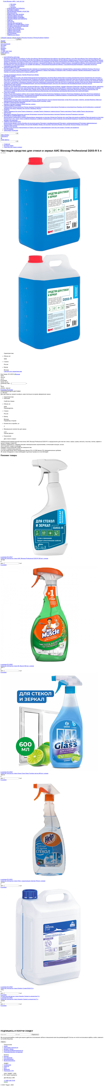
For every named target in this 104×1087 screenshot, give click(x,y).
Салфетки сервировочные (45, 118)
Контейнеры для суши (11, 64)
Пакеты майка (76, 111)
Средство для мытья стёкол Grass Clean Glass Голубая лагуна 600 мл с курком (24, 773)
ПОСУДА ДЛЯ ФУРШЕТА (14, 23)
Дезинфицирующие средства (31, 83)
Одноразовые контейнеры (67, 61)
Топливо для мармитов (72, 127)
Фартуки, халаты (31, 104)
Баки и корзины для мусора (26, 86)
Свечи (55, 118)
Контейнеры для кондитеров (42, 60)
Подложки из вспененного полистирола (46, 107)
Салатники (7, 66)
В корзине (10, 389)
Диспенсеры (46, 89)
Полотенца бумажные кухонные (57, 94)
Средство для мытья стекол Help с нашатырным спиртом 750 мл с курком (23, 881)
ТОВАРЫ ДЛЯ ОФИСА (14, 32)
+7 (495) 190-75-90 (6, 51)
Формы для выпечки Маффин (29, 124)
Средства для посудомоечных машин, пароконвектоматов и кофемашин (43, 80)
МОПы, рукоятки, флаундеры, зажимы (73, 88)
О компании (7, 1065)
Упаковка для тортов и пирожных (26, 108)
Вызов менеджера (9, 1060)
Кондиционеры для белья (46, 77)
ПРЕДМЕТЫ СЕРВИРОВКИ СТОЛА (18, 24)
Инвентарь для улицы (34, 88)
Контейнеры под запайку (25, 64)
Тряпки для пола (37, 89)
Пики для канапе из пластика (94, 117)
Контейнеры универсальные (69, 60)
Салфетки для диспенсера (85, 95)
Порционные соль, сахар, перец (14, 118)
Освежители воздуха (78, 77)
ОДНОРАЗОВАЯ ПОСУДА (15, 16)
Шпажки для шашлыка (10, 120)
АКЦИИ (3, 41)
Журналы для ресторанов (50, 99)
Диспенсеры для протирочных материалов (54, 91)
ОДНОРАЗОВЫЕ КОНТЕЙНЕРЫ (17, 18)
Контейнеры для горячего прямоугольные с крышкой (61, 63)
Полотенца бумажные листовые (77, 94)
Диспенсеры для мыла (81, 89)
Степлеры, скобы (45, 101)
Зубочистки (53, 117)
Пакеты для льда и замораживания (40, 127)
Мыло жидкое (58, 77)
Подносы (91, 69)
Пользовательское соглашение (13, 1052)
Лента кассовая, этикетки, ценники (79, 99)
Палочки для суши (62, 117)
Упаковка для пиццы (10, 108)
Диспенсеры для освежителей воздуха (29, 91)
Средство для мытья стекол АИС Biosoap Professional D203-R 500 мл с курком (24, 558)
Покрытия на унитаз (41, 94)
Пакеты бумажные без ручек (12, 111)
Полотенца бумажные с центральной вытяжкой (24, 95)
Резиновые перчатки (77, 114)
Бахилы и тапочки (9, 104)
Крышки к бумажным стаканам (58, 69)
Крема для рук (8, 94)
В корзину (4, 389)
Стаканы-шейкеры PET (31, 72)
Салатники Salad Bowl (91, 60)
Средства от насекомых (11, 82)
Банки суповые (80, 61)
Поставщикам (8, 1057)
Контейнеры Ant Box (24, 58)
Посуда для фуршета (10, 74)
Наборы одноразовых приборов (78, 69)
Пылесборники (90, 88)
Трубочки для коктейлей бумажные (67, 118)
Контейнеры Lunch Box (70, 58)
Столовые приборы (72, 70)
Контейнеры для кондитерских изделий (89, 63)
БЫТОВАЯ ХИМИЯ (13, 10)
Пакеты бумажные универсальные (49, 111)
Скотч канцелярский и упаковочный (29, 101)
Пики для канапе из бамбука (77, 117)
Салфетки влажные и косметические (66, 95)
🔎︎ (17, 133)
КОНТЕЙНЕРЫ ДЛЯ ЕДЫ (12, 57)
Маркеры (93, 99)
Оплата (12, 5)
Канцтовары (7, 98)
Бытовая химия (9, 77)
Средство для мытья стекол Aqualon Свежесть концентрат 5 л (19, 999)
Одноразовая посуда (10, 69)
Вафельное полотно (50, 86)
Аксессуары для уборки (21, 77)
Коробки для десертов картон (31, 123)
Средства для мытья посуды (12, 80)
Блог (5, 1068)
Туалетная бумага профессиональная (25, 96)
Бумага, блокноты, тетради (33, 99)
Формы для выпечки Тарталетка (48, 124)
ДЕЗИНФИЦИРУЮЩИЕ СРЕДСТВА (18, 11)
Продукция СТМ (9, 1070)
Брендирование (5, 44)
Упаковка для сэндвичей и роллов (33, 61)
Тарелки (24, 74)
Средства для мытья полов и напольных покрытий (87, 79)
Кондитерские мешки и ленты (13, 123)
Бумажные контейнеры (11, 58)
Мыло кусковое (67, 77)
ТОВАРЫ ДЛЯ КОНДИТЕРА (15, 29)
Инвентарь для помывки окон (23, 89)
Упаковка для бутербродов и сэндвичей (89, 107)
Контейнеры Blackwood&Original (41, 58)
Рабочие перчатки (65, 114)
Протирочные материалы (47, 95)
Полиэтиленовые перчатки (51, 114)
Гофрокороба (8, 107)
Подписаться (35, 1034)
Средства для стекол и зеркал (75, 80)
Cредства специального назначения (43, 82)
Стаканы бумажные (36, 70)
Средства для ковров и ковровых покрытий (58, 79)
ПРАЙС (3, 49)
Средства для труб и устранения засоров (67, 82)
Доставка (13, 4)
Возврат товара (8, 1049)
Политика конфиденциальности (13, 1050)
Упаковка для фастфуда (51, 61)
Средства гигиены (9, 92)
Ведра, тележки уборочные (65, 86)
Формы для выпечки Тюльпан (67, 124)
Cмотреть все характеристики (13, 371)
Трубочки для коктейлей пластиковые (89, 118)
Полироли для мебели (38, 79)
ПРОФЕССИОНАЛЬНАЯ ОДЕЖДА (17, 26)
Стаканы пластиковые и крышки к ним (54, 70)
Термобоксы (20, 66)
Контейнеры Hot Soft (57, 58)
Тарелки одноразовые (85, 70)
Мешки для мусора (56, 88)
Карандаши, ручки (63, 99)
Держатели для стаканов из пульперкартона (35, 69)
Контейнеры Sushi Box (26, 60)
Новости (6, 1066)
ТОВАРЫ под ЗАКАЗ (13, 35)
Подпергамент (8, 124)
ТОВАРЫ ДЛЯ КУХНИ (13, 30)
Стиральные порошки (25, 82)
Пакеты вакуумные (66, 111)
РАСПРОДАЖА (12, 33)
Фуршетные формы (33, 74)
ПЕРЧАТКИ (10, 21)
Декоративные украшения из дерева (15, 117)
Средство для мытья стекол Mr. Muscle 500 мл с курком (17, 666)
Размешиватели (25, 70)
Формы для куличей (82, 124)
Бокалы (19, 74)
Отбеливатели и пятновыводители (21, 79)
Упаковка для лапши (17, 61)
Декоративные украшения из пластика (38, 117)
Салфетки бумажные (30, 118)
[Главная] (5, 52)
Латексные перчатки (23, 114)
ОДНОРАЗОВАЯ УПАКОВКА (15, 17)
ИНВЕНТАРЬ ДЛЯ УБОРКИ (15, 14)
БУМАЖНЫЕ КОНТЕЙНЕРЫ (16, 8)
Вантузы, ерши (39, 86)
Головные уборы (20, 104)
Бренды (6, 1056)
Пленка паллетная (18, 107)
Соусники (14, 66)
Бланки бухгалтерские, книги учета (14, 99)
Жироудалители (33, 77)
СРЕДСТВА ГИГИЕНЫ (14, 27)
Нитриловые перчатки (36, 114)
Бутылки (19, 69)
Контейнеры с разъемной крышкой (66, 64)
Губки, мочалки (45, 88)
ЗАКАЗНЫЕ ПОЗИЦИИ (11, 130)
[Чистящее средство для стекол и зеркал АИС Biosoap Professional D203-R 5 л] (49, 252)
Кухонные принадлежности (21, 127)
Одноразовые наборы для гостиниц (24, 94)
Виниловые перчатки (10, 114)
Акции (6, 1046)
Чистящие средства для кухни (13, 83)
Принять (3, 1041)
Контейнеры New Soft (84, 58)
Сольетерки (16, 124)
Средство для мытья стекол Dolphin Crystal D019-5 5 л (17, 988)
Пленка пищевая (29, 107)
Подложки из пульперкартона (68, 107)
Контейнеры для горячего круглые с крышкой (31, 63)
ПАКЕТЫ (10, 20)
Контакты (13, 7)
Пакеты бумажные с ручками (30, 111)
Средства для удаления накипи (93, 80)
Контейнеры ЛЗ (56, 60)
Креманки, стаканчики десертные (87, 64)
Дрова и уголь (8, 127)
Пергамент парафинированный (50, 123)
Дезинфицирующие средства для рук (81, 83)
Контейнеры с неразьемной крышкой (44, 64)
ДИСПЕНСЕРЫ (12, 13)
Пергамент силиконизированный (70, 123)
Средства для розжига (58, 127)
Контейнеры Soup (13, 60)
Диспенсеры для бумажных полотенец (62, 89)
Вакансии (7, 1069)
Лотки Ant (81, 60)
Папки (16, 101)
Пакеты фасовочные (87, 111)
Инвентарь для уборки (11, 86)
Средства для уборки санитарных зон (91, 82)
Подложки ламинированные (88, 123)
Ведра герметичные (91, 61)
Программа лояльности (11, 1047)
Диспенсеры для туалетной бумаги (77, 91)
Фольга (39, 108)
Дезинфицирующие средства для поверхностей (55, 83)
